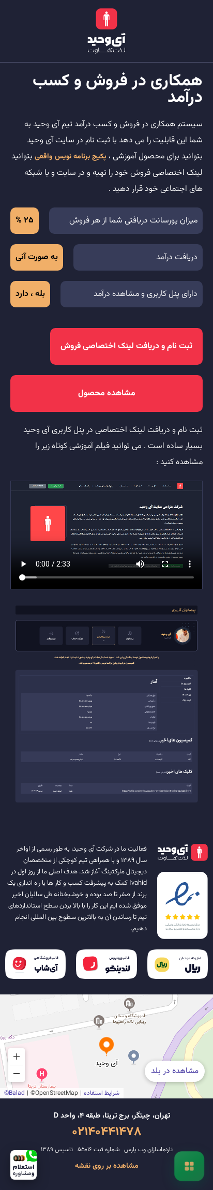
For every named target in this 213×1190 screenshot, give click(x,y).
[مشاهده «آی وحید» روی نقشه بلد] (106, 1046)
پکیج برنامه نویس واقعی (70, 156)
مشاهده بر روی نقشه (107, 1166)
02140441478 (107, 1132)
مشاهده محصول (106, 393)
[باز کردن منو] (189, 1166)
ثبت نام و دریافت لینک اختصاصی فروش (126, 346)
